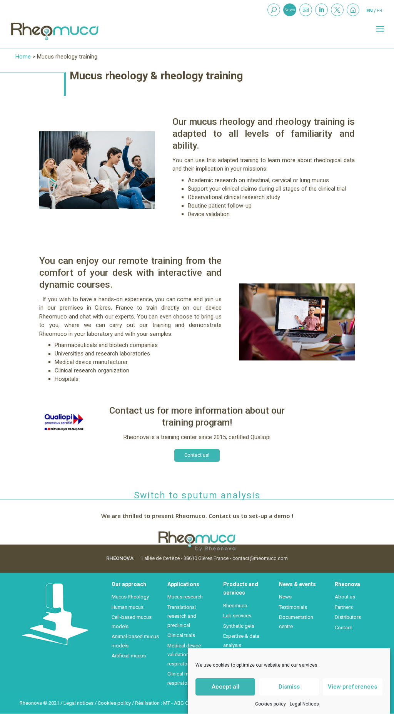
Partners (344, 607)
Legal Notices (304, 704)
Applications (183, 584)
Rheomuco (235, 605)
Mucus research (185, 597)
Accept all (225, 686)
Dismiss (289, 686)
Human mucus (128, 607)
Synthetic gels (238, 626)
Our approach (129, 584)
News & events (297, 584)
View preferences (352, 686)
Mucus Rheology (130, 597)
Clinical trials (181, 635)
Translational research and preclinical (181, 616)
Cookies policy (270, 704)
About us (345, 597)
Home (23, 56)
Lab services (237, 615)
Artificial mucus (129, 656)
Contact (343, 627)
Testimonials (293, 607)
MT (166, 703)
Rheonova (347, 584)
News (289, 9)
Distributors (348, 617)
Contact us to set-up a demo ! (251, 516)
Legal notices (78, 703)
